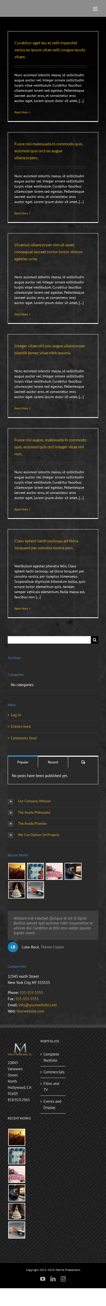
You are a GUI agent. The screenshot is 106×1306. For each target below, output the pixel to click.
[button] (53, 801)
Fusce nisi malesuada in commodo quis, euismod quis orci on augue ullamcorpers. (48, 150)
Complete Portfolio (51, 1057)
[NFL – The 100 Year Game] (16, 890)
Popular (23, 762)
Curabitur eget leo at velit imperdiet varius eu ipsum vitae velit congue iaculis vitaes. (49, 49)
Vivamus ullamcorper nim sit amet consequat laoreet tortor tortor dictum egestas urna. (48, 251)
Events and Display (52, 1104)
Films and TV (51, 1086)
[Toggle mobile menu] (95, 9)
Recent (53, 762)
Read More (21, 112)
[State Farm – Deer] (35, 871)
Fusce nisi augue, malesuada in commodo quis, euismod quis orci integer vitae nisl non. (50, 446)
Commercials (53, 1071)
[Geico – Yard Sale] (35, 890)
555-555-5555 (31, 992)
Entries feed (21, 726)
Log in (16, 714)
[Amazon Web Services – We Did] (16, 871)
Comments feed (24, 738)
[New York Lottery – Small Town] (73, 871)
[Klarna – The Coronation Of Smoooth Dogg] (54, 871)
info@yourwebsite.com (38, 1004)
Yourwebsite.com (30, 1011)
